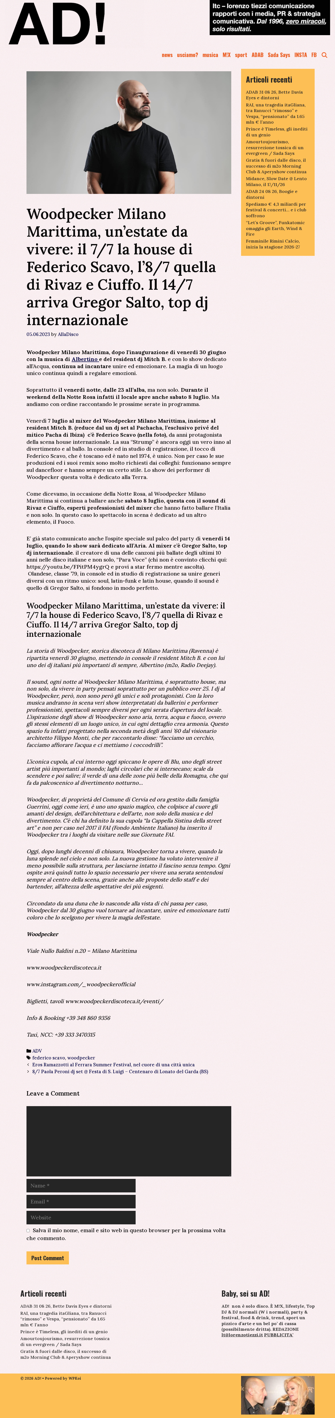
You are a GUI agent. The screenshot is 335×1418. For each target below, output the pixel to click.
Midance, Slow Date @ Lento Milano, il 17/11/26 (276, 181)
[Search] (324, 54)
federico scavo (48, 1058)
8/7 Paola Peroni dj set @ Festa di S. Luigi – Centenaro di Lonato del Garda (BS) (120, 1071)
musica (210, 54)
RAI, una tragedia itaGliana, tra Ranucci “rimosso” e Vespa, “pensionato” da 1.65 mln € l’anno (276, 113)
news (167, 54)
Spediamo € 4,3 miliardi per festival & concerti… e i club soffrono (276, 209)
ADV (37, 1051)
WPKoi (74, 1378)
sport (241, 54)
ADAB (257, 54)
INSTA (301, 54)
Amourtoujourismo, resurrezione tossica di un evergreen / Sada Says (275, 147)
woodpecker (81, 1058)
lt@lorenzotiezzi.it (242, 1335)
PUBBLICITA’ (278, 1335)
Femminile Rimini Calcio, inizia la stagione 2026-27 (273, 243)
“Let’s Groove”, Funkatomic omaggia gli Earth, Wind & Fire (275, 228)
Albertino (85, 359)
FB (314, 54)
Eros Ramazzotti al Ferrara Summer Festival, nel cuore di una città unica (113, 1065)
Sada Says (279, 54)
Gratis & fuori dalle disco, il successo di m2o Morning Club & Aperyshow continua (276, 165)
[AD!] (74, 23)
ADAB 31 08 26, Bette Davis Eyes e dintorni (274, 95)
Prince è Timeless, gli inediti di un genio (64, 1331)
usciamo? (187, 54)
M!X (227, 54)
